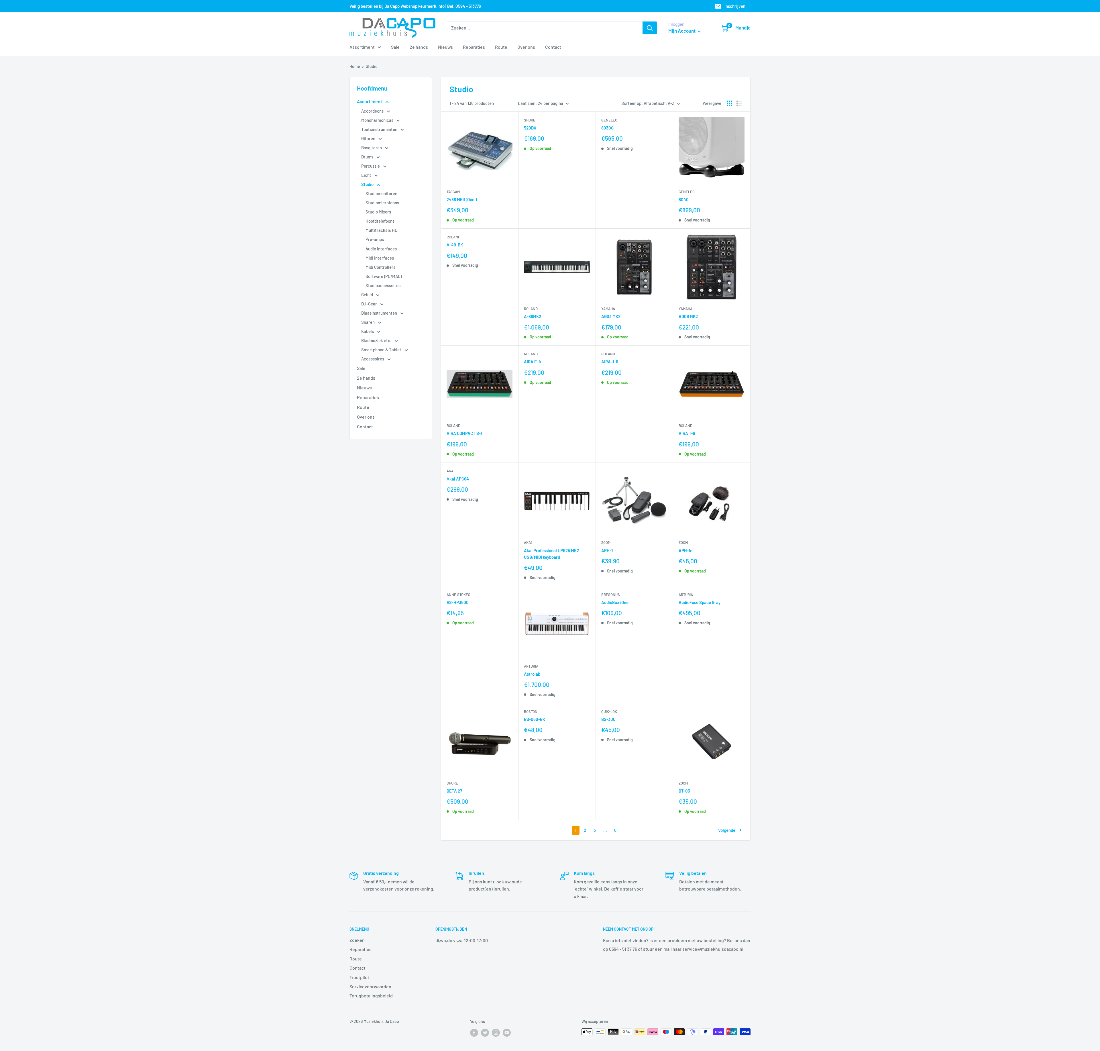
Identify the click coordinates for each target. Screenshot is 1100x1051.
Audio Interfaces (381, 248)
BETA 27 (454, 790)
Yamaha (608, 308)
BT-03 (684, 790)
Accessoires (373, 358)
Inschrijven (734, 6)
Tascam (453, 191)
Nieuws (445, 47)
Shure (529, 120)
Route (501, 47)
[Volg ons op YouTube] (507, 1032)
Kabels (368, 331)
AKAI (450, 470)
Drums (367, 156)
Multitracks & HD (381, 230)
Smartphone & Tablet (381, 349)
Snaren (368, 322)
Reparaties (474, 47)
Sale (395, 47)
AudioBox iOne (614, 602)
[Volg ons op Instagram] (496, 1032)
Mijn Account (682, 31)
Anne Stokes (458, 594)
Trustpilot (359, 977)
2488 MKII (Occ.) (462, 199)
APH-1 (607, 550)
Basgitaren (372, 147)
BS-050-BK (534, 719)
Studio (372, 66)
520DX (530, 127)
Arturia (531, 666)
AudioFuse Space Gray (699, 602)
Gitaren (368, 138)
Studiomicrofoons (382, 202)
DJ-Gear (369, 303)
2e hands (419, 47)
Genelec (609, 120)
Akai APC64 (458, 478)
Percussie (371, 165)
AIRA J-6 (609, 361)
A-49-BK (455, 244)
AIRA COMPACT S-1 (464, 433)
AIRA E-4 (532, 361)
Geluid (367, 294)
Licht (366, 175)
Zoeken (357, 940)
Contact (553, 47)
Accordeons (372, 110)
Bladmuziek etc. (376, 340)
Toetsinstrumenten (379, 129)
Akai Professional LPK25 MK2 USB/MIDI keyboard (551, 554)
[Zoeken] (650, 27)
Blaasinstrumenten (379, 312)
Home (354, 66)
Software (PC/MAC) (384, 276)
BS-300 (608, 719)
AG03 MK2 (610, 316)
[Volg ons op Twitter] (485, 1032)
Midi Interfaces (380, 257)
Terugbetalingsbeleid (371, 995)
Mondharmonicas (377, 120)
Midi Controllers (380, 267)
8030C (607, 127)
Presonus (610, 594)
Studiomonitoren (381, 193)
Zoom (605, 542)
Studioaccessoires (383, 285)
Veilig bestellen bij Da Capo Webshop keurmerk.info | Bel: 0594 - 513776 (415, 6)
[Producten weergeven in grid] (729, 103)
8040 (684, 199)
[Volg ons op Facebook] (474, 1032)
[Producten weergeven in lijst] (739, 103)
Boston (530, 711)
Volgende (726, 830)
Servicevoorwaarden (370, 986)
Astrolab (532, 674)
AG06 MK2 (688, 316)
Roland (453, 237)
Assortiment (362, 47)
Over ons (526, 47)
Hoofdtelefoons (380, 220)
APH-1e (685, 550)
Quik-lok (609, 711)
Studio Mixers (378, 211)
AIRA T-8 (687, 433)
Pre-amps (375, 239)
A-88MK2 (532, 316)
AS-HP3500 (458, 602)
